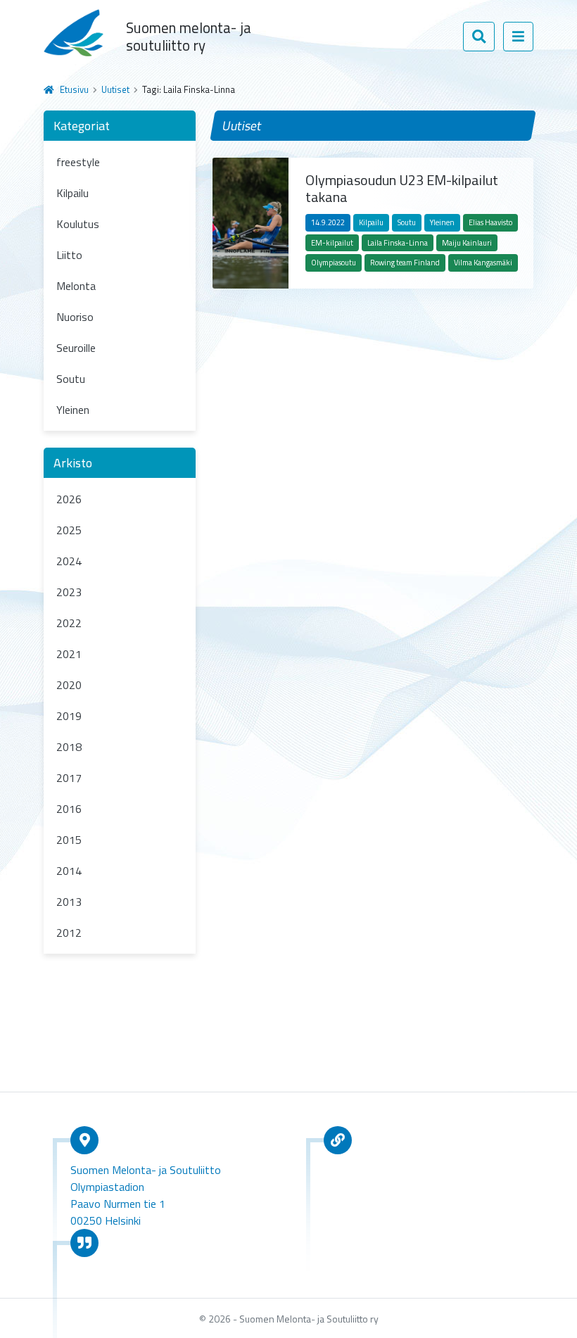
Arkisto (72, 462)
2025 (69, 530)
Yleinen (72, 409)
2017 (69, 777)
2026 (69, 499)
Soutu (70, 378)
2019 (69, 715)
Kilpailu (72, 192)
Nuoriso (75, 316)
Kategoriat (81, 125)
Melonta (76, 285)
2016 (69, 808)
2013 (69, 901)
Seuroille (76, 347)
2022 (69, 622)
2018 (69, 746)
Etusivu (74, 89)
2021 (69, 653)
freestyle (78, 161)
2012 (69, 932)
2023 (69, 591)
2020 (69, 684)
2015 (69, 839)
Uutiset (115, 89)
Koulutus (77, 223)
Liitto (69, 254)
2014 (69, 870)
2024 (69, 561)
